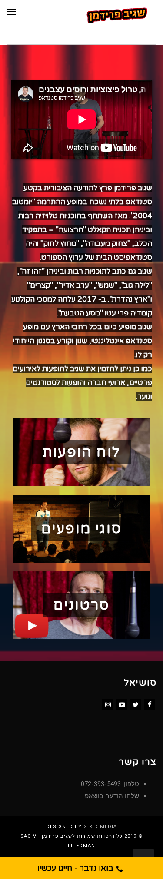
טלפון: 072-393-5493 (110, 784)
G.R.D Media (100, 826)
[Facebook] (149, 704)
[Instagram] (107, 704)
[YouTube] (121, 704)
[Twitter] (135, 704)
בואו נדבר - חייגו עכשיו (76, 868)
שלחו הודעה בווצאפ (112, 796)
